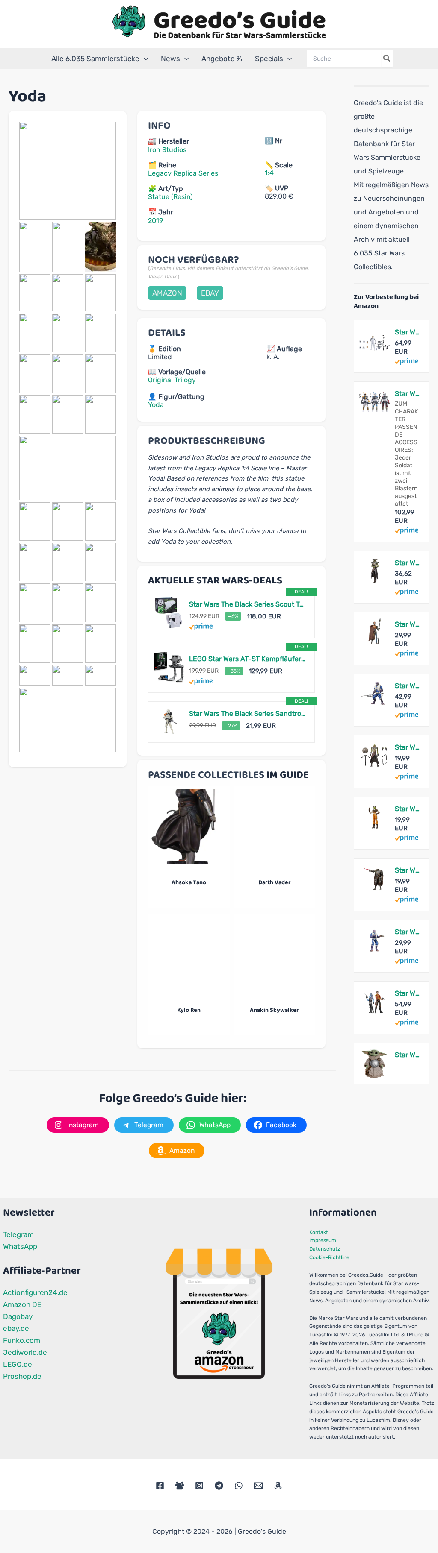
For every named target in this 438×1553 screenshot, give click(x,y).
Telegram (18, 1234)
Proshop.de (22, 1376)
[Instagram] (199, 1485)
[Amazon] (278, 1485)
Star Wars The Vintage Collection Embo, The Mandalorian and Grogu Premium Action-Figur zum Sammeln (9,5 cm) (407, 747)
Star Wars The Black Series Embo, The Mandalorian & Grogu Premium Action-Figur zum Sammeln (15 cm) (407, 563)
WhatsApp (20, 1246)
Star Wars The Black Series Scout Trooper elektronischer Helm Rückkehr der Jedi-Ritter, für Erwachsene (247, 604)
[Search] (387, 58)
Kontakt (318, 1232)
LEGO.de (17, 1364)
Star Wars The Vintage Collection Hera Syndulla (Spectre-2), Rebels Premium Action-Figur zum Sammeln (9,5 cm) (407, 809)
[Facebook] (160, 1485)
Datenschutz (324, 1249)
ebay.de (16, 1328)
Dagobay (18, 1316)
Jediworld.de (25, 1352)
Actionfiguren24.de (35, 1292)
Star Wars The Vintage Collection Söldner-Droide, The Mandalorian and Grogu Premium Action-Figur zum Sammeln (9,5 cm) (407, 870)
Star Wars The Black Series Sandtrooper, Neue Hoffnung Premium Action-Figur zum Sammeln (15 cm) (247, 713)
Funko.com (21, 1340)
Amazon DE (22, 1304)
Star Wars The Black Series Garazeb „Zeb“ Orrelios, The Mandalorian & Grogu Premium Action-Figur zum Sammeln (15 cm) (407, 686)
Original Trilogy (172, 380)
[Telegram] (219, 1485)
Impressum (322, 1240)
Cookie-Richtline (329, 1257)
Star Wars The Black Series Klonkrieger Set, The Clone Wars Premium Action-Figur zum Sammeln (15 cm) (407, 332)
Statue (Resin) (170, 197)
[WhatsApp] (238, 1485)
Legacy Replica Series (183, 173)
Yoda (156, 405)
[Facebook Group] (179, 1485)
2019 (155, 221)
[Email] (258, 1485)
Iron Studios (167, 150)
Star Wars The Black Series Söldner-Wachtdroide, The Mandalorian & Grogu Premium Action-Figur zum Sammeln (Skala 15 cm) (407, 624)
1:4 (269, 173)
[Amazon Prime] (201, 626)
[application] (143, 58)
